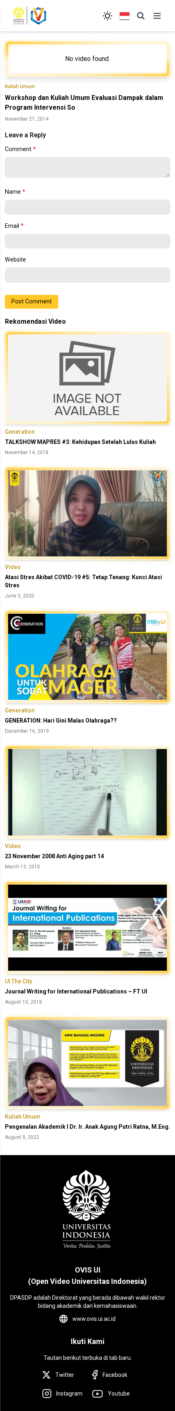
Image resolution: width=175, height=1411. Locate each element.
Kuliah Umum (20, 86)
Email (14, 226)
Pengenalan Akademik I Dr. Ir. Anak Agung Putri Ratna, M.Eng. (87, 1126)
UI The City (18, 981)
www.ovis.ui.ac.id (94, 1319)
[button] (141, 16)
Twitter (64, 1375)
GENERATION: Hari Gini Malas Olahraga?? (61, 720)
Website (15, 259)
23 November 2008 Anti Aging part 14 (54, 856)
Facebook (115, 1375)
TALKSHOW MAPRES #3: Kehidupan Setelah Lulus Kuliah (80, 442)
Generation (20, 431)
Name (15, 191)
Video (13, 567)
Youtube (119, 1393)
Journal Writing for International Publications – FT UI (76, 991)
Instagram (69, 1393)
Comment (20, 149)
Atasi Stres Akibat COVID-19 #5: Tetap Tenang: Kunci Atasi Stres (83, 581)
